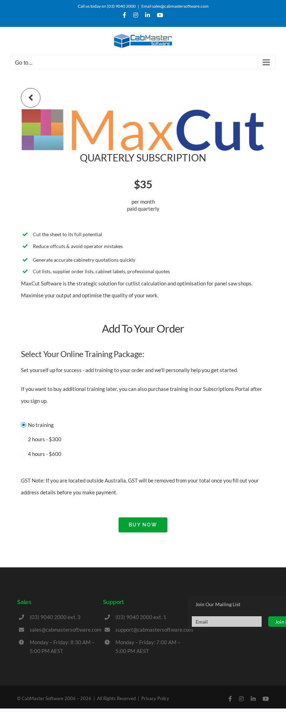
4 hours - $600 (44, 454)
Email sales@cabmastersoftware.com (175, 6)
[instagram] (241, 699)
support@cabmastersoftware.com (154, 629)
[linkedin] (253, 699)
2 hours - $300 (44, 439)
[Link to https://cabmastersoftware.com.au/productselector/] (30, 98)
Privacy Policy (155, 698)
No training (41, 425)
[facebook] (230, 699)
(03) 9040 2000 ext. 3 (55, 617)
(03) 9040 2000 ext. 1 (140, 617)
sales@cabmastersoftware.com (65, 629)
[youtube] (266, 699)
